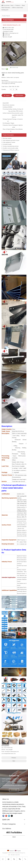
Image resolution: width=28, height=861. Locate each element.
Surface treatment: (7, 113)
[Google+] (6, 816)
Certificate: (5, 107)
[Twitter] (12, 816)
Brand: (4, 105)
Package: (5, 119)
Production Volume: (7, 125)
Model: (4, 103)
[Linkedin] (9, 816)
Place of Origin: (6, 129)
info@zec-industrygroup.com (11, 33)
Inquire (8, 95)
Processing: (5, 109)
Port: (4, 123)
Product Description (8, 135)
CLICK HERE (14, 790)
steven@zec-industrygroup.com (12, 751)
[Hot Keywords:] (25, 15)
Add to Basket (19, 95)
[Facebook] (3, 816)
